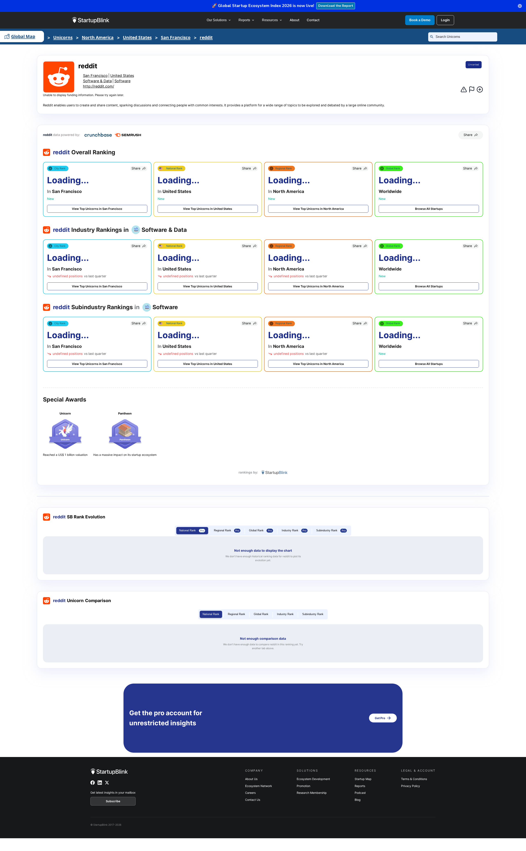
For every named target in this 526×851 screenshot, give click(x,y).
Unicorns (63, 37)
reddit (206, 37)
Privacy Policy (410, 786)
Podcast (360, 792)
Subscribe (113, 801)
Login (445, 20)
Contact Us (252, 799)
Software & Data (97, 81)
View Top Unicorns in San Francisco (97, 208)
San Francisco (175, 37)
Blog (358, 799)
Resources (270, 20)
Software (122, 81)
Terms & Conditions (414, 779)
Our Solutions (217, 20)
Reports (244, 20)
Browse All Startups (429, 208)
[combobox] (464, 37)
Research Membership (312, 792)
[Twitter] (107, 782)
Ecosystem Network (258, 786)
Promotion (303, 786)
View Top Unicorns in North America (318, 208)
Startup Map (363, 779)
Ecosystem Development (313, 779)
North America (98, 37)
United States (137, 37)
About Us (251, 779)
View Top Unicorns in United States (207, 208)
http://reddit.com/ (98, 86)
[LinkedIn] (100, 782)
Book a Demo (419, 20)
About (294, 20)
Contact (313, 20)
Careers (250, 792)
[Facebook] (92, 782)
